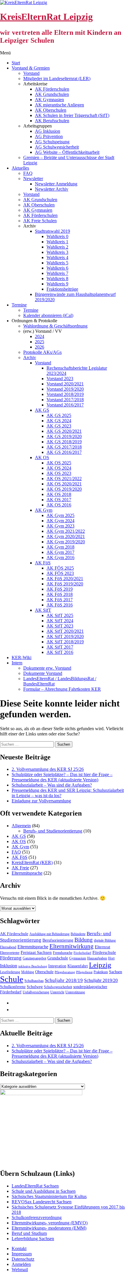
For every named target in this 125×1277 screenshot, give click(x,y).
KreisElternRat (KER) (32, 862)
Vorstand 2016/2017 (65, 404)
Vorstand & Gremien (31, 68)
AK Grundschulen (52, 94)
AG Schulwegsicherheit (57, 146)
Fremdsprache (62, 953)
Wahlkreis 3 (57, 252)
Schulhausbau (34, 981)
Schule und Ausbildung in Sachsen (44, 1191)
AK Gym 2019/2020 (66, 541)
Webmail (20, 1269)
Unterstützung (75, 992)
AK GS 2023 (59, 425)
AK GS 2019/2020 (64, 436)
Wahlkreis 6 (57, 268)
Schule (11, 979)
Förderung (11, 958)
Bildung (83, 940)
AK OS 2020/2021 (64, 483)
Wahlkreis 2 (57, 246)
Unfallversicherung (36, 992)
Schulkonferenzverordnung (37, 1217)
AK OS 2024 (59, 468)
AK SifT (43, 610)
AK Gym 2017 (60, 552)
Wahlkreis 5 (57, 262)
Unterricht (57, 992)
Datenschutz (23, 1259)
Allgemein (21, 825)
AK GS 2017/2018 (64, 446)
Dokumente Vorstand (42, 673)
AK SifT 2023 (60, 625)
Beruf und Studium (29, 1233)
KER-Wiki (21, 657)
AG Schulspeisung (52, 141)
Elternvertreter (9, 953)
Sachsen (115, 972)
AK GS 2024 (59, 420)
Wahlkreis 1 (57, 241)
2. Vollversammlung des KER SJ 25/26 (48, 769)
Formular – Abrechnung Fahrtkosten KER (62, 689)
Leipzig (100, 965)
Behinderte (78, 934)
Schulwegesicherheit (58, 987)
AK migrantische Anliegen (59, 104)
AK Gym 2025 (60, 515)
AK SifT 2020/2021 (65, 631)
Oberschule (44, 972)
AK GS (42, 410)
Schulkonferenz (13, 987)
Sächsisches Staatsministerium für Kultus (49, 1196)
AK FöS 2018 (60, 594)
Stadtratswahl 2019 (52, 231)
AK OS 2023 (59, 473)
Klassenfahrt (77, 966)
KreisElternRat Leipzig (46, 16)
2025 (39, 341)
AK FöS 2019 (60, 589)
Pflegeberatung (65, 972)
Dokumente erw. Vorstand (47, 668)
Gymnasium (77, 958)
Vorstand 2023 (60, 378)
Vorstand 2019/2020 (65, 389)
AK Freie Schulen (40, 220)
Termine (19, 304)
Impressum (22, 1253)
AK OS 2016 (59, 504)
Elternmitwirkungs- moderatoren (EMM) (49, 1228)
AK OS (42, 457)
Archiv (29, 357)
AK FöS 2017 (60, 599)
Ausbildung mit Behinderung (49, 934)
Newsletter (33, 178)
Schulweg (35, 987)
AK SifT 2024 (60, 620)
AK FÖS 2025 (60, 568)
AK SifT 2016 (60, 652)
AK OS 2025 (59, 462)
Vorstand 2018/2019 (65, 394)
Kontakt (19, 1248)
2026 (39, 346)
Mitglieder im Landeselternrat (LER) (56, 78)
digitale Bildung (105, 940)
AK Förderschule (14, 934)
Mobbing (27, 972)
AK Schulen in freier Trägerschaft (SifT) (72, 115)
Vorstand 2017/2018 (65, 399)
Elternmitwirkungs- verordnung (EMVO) (50, 1222)
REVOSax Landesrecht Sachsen (42, 1201)
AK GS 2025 (59, 415)
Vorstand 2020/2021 (65, 383)
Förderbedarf (82, 952)
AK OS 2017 (59, 499)
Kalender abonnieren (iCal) (48, 315)
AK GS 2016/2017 (64, 452)
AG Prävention (49, 136)
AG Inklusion (47, 131)
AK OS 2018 (59, 494)
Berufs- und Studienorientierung (52, 830)
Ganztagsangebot (34, 958)
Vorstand (31, 73)
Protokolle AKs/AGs (42, 352)
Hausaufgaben (97, 958)
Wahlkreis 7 (57, 273)
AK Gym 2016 (60, 557)
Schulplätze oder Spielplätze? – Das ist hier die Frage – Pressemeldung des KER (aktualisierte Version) (62, 777)
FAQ (28, 173)
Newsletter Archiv (51, 189)
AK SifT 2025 (60, 615)
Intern (17, 662)
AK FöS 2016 (60, 604)
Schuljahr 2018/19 (64, 980)
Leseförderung (10, 972)
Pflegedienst (84, 972)
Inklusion (8, 965)
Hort (111, 958)
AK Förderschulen (52, 89)
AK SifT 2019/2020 (65, 636)
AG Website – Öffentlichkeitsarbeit (67, 152)
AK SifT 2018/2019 (65, 641)
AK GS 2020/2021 (64, 431)
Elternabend (8, 947)
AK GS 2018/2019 (64, 441)
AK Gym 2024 (60, 520)
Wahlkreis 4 (57, 257)
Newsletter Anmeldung (56, 183)
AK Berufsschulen (52, 120)
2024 (39, 336)
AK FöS (43, 562)
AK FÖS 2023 (60, 573)
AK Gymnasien (49, 99)
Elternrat (102, 947)
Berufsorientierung (57, 940)
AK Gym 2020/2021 (66, 536)
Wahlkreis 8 (57, 278)
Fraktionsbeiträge (62, 289)
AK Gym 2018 (60, 546)
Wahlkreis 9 (57, 283)
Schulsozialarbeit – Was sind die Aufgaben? (52, 785)
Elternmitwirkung (71, 946)
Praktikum (101, 972)
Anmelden (21, 1264)
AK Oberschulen (50, 110)
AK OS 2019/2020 (64, 489)
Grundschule (57, 958)
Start (16, 62)
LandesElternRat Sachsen (35, 1185)
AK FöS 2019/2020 (65, 583)
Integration (57, 966)
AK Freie (20, 867)
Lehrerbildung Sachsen (33, 1238)
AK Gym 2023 (60, 525)
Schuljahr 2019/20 (101, 980)
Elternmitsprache (27, 873)
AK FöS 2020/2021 (65, 578)
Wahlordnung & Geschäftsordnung (55, 325)
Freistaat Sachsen (36, 952)
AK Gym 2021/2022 (66, 531)
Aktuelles (20, 168)
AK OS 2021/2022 (64, 478)
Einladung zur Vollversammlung (41, 800)
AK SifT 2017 (60, 646)
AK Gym (43, 510)
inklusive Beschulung (32, 966)
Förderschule (104, 952)
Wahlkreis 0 (57, 236)
